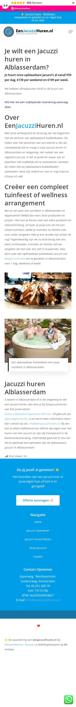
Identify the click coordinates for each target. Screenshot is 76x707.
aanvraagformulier (16, 418)
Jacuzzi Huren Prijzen (38, 539)
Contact (38, 556)
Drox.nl (52, 625)
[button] (71, 32)
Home (38, 522)
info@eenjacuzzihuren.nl (44, 423)
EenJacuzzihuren (15, 258)
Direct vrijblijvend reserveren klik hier (28, 414)
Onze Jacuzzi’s (38, 548)
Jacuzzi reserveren (38, 530)
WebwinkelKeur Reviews (20, 644)
